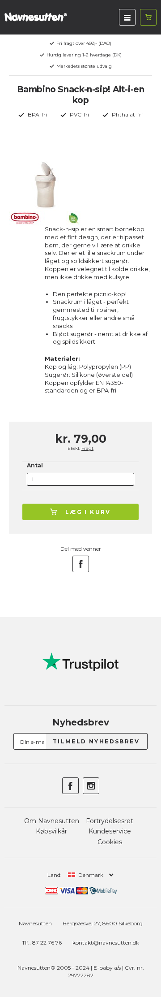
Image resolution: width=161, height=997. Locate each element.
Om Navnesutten (51, 821)
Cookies (109, 842)
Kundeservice (110, 831)
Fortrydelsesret (109, 821)
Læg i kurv (88, 512)
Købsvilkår (51, 831)
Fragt (87, 448)
